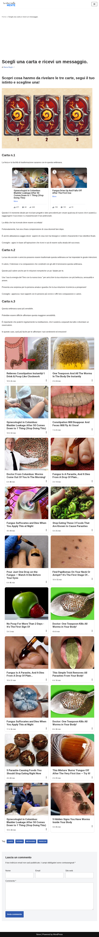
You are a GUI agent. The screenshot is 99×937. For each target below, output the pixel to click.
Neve (38, 934)
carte (10, 841)
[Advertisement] (49, 38)
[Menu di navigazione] (94, 4)
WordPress (58, 934)
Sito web (69, 871)
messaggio (30, 841)
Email (37, 871)
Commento (10, 881)
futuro (20, 841)
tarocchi (42, 841)
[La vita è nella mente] (9, 4)
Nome (8, 871)
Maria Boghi (8, 67)
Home (4, 17)
